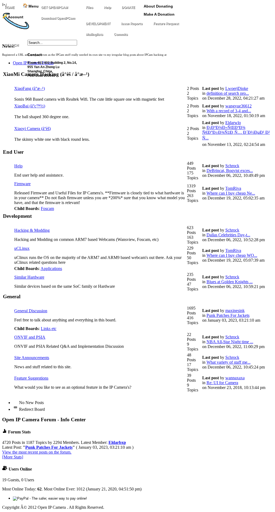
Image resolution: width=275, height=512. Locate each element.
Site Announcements (31, 357)
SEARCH (12, 45)
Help (107, 7)
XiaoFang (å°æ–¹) (29, 88)
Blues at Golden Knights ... (230, 281)
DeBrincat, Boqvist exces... (230, 170)
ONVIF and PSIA (29, 337)
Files (89, 7)
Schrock (232, 165)
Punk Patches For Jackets (228, 315)
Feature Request (166, 24)
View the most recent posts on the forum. (36, 452)
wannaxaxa (235, 378)
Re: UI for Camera (222, 382)
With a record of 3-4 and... (229, 110)
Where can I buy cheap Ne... (231, 193)
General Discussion (30, 310)
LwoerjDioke (236, 88)
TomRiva (233, 188)
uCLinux (22, 248)
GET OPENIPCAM (54, 7)
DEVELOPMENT (98, 24)
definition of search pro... (228, 93)
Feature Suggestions (31, 378)
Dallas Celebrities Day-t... (228, 235)
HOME (10, 7)
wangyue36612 (238, 106)
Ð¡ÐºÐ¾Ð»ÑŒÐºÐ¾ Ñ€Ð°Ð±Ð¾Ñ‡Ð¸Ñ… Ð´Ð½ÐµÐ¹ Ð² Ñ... (236, 132)
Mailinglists (94, 34)
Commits (121, 34)
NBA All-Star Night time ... (230, 341)
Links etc (48, 328)
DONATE (128, 7)
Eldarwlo (233, 122)
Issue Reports (132, 24)
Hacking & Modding (32, 230)
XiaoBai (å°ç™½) (29, 106)
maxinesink (235, 310)
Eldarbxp (117, 442)
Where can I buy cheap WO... (232, 255)
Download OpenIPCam (58, 18)
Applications (51, 268)
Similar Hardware (29, 277)
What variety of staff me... (229, 362)
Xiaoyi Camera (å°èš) (32, 128)
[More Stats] (12, 457)
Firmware (22, 183)
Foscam (47, 208)
